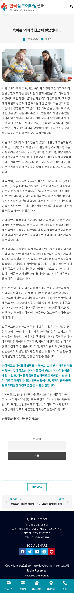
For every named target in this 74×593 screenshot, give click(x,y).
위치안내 (51, 589)
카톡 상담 (8, 589)
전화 (65, 589)
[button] (63, 7)
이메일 (37, 438)
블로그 (48, 39)
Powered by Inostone (37, 575)
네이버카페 (37, 589)
